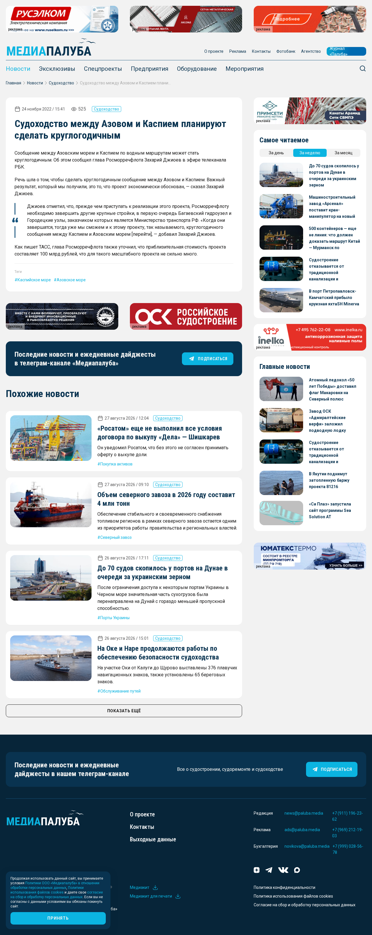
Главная (13, 83)
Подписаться (336, 769)
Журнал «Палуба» (339, 51)
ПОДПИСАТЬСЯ (212, 358)
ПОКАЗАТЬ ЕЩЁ (124, 711)
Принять (58, 918)
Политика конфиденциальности (284, 887)
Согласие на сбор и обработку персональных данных (304, 905)
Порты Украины (115, 617)
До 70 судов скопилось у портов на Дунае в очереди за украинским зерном (334, 175)
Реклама (237, 51)
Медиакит (139, 887)
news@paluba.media (304, 813)
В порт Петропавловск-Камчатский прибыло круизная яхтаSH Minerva (334, 297)
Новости (18, 68)
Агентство (311, 51)
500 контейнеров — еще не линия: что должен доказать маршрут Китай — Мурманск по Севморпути (334, 238)
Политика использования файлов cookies (293, 896)
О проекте (213, 51)
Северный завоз (116, 537)
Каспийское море (34, 280)
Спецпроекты (103, 68)
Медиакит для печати (151, 896)
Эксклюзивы (57, 68)
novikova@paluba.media (307, 846)
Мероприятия (245, 68)
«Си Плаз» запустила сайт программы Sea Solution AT (330, 510)
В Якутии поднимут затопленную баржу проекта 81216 (329, 480)
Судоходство (61, 83)
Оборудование (197, 68)
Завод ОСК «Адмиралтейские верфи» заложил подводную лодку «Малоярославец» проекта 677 (327, 421)
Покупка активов (116, 464)
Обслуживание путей (120, 691)
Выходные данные (153, 839)
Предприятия (149, 68)
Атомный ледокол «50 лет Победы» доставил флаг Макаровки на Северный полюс (332, 389)
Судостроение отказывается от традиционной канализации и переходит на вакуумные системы (334, 270)
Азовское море (71, 280)
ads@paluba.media (302, 829)
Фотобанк (285, 51)
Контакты (261, 51)
